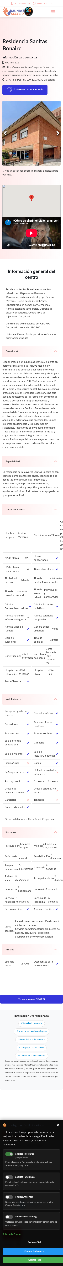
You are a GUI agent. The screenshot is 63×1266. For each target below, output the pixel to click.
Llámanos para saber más (28, 89)
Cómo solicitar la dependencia (31, 1040)
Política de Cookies (12, 1234)
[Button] (51, 12)
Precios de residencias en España (32, 1031)
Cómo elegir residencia (31, 1023)
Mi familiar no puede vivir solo (31, 1056)
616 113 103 (44, 3)
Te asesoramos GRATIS (31, 999)
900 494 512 (12, 62)
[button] (31, 198)
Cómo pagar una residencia (31, 1048)
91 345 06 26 (22, 3)
